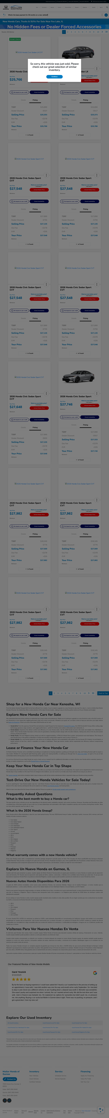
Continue (54, 77)
